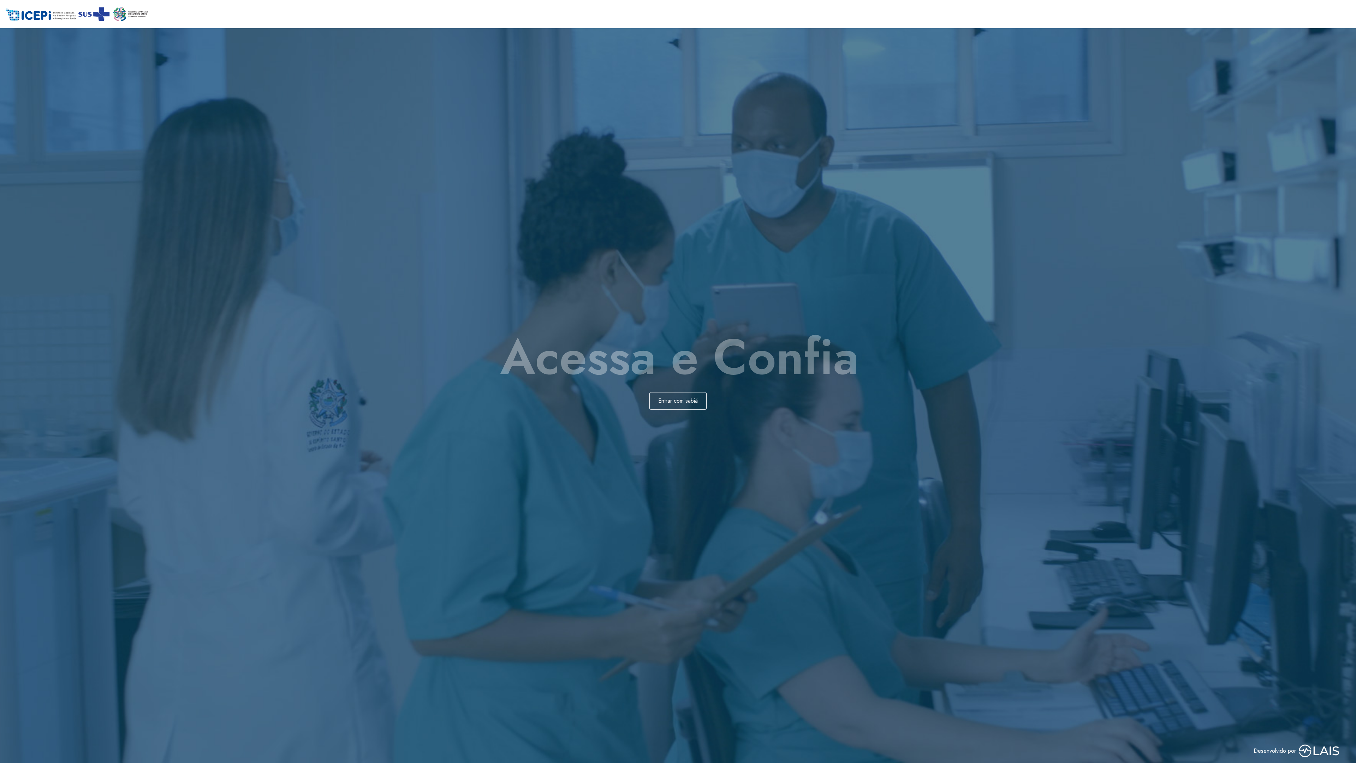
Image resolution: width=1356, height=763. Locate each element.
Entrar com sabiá (678, 401)
